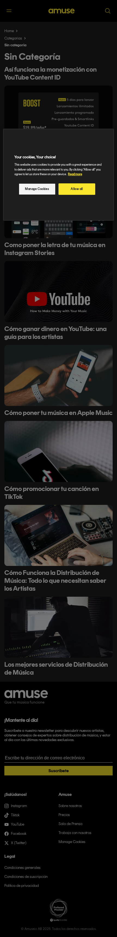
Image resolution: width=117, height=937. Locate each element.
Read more (75, 174)
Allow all (77, 189)
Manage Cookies (37, 189)
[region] (58, 175)
